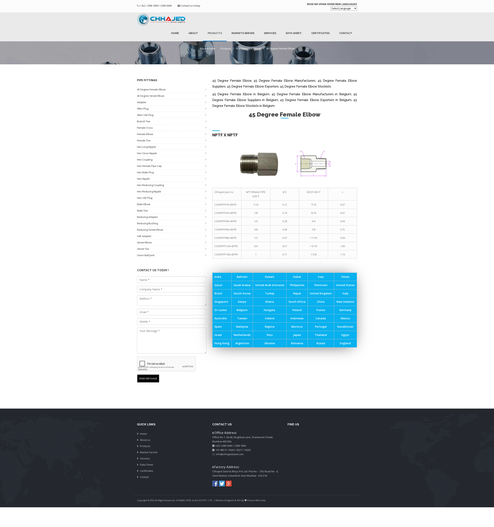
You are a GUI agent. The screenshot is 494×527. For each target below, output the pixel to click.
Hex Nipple (143, 178)
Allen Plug (142, 108)
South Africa (296, 301)
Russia (320, 343)
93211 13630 (243, 450)
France (320, 310)
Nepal (297, 293)
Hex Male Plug (145, 172)
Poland (297, 310)
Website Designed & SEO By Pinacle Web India (240, 500)
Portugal (321, 326)
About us (145, 440)
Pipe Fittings (147, 80)
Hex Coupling (144, 159)
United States (345, 285)
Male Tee (142, 210)
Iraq (320, 277)
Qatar (218, 285)
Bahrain (242, 277)
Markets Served (243, 33)
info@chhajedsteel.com (230, 454)
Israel (218, 335)
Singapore (221, 301)
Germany (345, 310)
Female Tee (144, 140)
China (321, 301)
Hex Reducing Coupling (150, 185)
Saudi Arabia (242, 285)
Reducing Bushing (147, 223)
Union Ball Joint (145, 255)
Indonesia (297, 318)
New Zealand (345, 301)
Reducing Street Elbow (150, 229)
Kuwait (269, 277)
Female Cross (145, 127)
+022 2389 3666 (223, 445)
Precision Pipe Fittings (248, 48)
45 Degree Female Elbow (280, 48)
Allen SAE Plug (145, 115)
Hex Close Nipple (147, 153)
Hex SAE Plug (144, 198)
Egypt (345, 335)
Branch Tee (143, 121)
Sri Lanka (220, 310)
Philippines (297, 285)
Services (270, 33)
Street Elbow (144, 242)
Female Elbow (145, 134)
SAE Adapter (144, 236)
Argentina (242, 343)
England (345, 343)
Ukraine (269, 343)
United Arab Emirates (269, 285)
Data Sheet (294, 33)
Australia (220, 318)
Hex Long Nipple (146, 147)
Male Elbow (143, 204)
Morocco (297, 326)
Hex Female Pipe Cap (149, 166)
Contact (345, 33)
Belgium (242, 310)
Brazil (218, 293)
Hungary (269, 310)
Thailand (321, 335)
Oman (345, 277)
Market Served (148, 452)
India (217, 277)
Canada (321, 318)
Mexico (345, 318)
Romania (297, 343)
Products (215, 33)
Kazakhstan (345, 326)
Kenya (242, 301)
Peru (270, 335)
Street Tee (143, 249)
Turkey (269, 293)
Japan (297, 335)
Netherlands (242, 335)
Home (175, 33)
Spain (218, 326)
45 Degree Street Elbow (150, 96)
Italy (345, 293)
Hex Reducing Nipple (149, 191)
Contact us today (190, 5)
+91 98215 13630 (225, 450)
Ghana (269, 301)
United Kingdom (321, 293)
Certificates (320, 33)
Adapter (141, 102)
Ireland (269, 318)
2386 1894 (240, 445)
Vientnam (320, 285)
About (193, 33)
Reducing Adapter (147, 217)
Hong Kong (221, 343)
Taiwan (242, 318)
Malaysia (242, 326)
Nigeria (270, 326)
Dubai (297, 277)
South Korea (242, 293)
